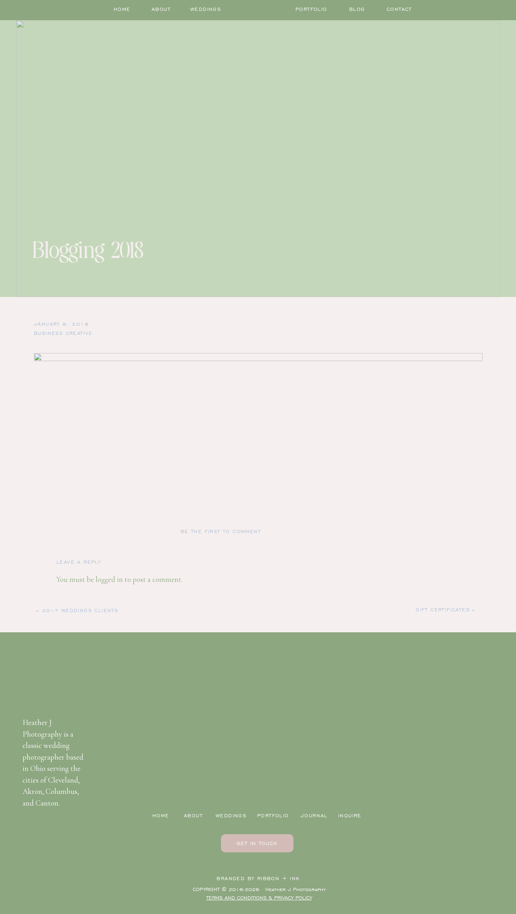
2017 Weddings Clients (80, 610)
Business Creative (63, 333)
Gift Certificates (443, 610)
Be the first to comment (221, 531)
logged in (109, 579)
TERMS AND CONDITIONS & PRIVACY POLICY (259, 898)
